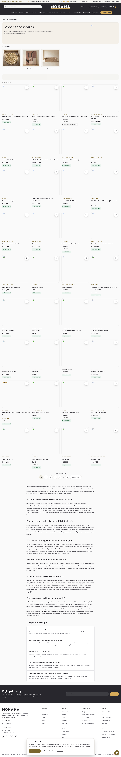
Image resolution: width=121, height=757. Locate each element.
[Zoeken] (40, 6)
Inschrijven (114, 694)
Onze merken (105, 729)
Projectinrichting (106, 717)
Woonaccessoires (52, 12)
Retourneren (85, 717)
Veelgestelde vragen (87, 712)
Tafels (27, 12)
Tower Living (65, 731)
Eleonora (64, 726)
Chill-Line (64, 723)
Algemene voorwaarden (88, 723)
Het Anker (64, 720)
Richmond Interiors (67, 712)
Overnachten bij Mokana (108, 734)
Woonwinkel (115, 1)
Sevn (63, 717)
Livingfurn (64, 734)
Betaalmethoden (86, 720)
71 (67, 477)
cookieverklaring (75, 746)
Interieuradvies (106, 720)
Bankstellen (13, 12)
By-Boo (64, 729)
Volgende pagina (75, 477)
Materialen (104, 723)
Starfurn (64, 714)
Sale (69, 12)
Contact (84, 726)
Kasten (34, 12)
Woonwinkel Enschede (108, 731)
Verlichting (41, 12)
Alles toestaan (35, 751)
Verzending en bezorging (88, 714)
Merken (44, 712)
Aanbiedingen (76, 12)
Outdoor (62, 12)
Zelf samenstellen (106, 712)
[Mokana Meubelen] (60, 7)
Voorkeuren (60, 751)
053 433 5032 (6, 720)
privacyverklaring (86, 746)
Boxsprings (86, 12)
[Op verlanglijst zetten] (27, 87)
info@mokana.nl (6, 723)
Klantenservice (106, 1)
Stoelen (21, 12)
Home (3, 19)
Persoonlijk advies (106, 12)
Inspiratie (95, 12)
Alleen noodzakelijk (49, 751)
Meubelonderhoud (106, 726)
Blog (103, 714)
